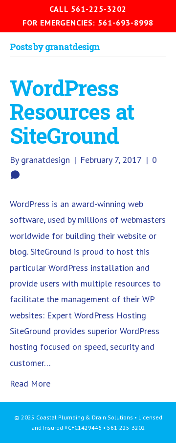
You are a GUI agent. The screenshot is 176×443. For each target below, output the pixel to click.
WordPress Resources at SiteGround (72, 112)
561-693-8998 (126, 22)
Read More (30, 383)
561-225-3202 (99, 9)
